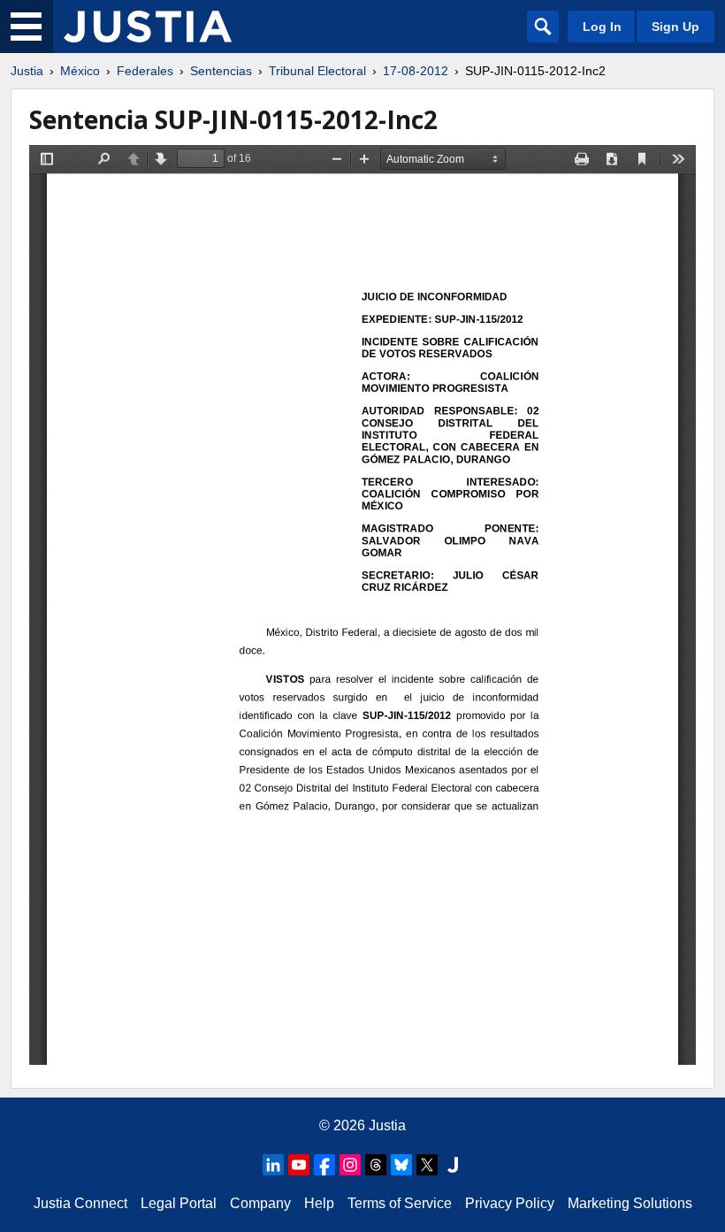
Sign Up (675, 26)
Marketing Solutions (630, 1203)
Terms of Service (399, 1203)
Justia (27, 71)
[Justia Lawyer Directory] (452, 1164)
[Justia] (148, 26)
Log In (602, 26)
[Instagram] (350, 1164)
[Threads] (375, 1164)
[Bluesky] (401, 1164)
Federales (145, 71)
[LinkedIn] (273, 1164)
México (80, 71)
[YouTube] (298, 1164)
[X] (427, 1164)
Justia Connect (80, 1203)
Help (319, 1203)
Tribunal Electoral (317, 71)
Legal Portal (179, 1203)
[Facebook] (324, 1164)
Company (260, 1203)
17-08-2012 (415, 71)
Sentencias (221, 71)
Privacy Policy (509, 1203)
